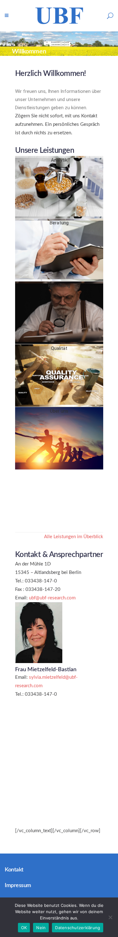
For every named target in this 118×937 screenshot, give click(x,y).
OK (24, 927)
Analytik (59, 160)
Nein (41, 927)
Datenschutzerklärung (77, 927)
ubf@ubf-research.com (52, 598)
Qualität (59, 348)
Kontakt (14, 870)
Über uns (59, 411)
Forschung (59, 285)
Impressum (18, 885)
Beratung (59, 223)
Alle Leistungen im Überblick (73, 536)
